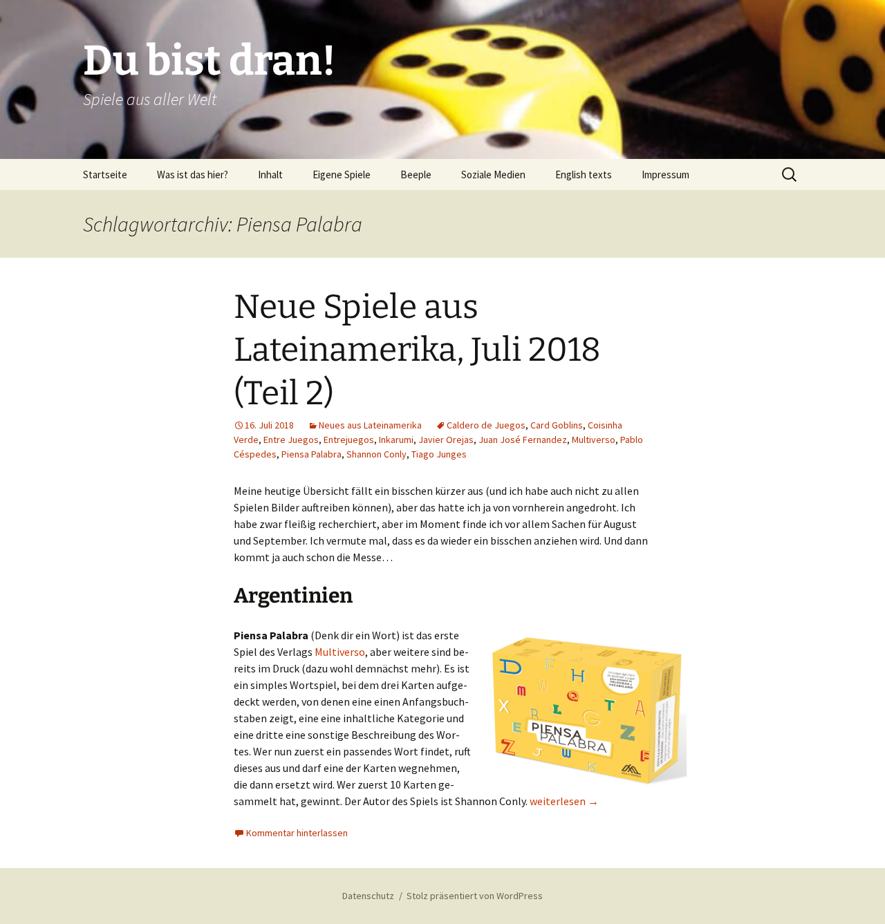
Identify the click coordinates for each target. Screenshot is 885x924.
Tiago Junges (439, 454)
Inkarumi (396, 439)
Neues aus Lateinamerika (370, 425)
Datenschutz (368, 895)
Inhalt (270, 174)
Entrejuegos (349, 439)
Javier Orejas (446, 439)
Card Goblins (556, 425)
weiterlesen (564, 801)
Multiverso (593, 439)
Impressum (665, 174)
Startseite (105, 174)
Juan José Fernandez (522, 439)
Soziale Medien (493, 174)
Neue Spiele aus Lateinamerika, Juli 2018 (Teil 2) (417, 350)
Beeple (415, 174)
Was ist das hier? (192, 174)
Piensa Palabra (311, 454)
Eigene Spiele (342, 174)
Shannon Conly (376, 454)
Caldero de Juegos (486, 425)
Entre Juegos (291, 439)
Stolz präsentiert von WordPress (475, 895)
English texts (583, 174)
